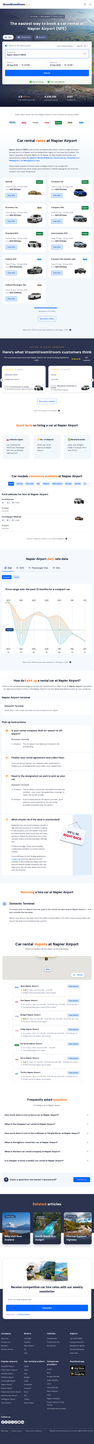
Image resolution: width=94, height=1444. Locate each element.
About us (4, 1338)
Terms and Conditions (33, 1431)
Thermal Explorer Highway (75, 1213)
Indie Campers (52, 1380)
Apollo (49, 1369)
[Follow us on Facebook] (2, 1422)
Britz (49, 1373)
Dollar (26, 1381)
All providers (29, 1403)
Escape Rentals (53, 1376)
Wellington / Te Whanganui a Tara (24, 160)
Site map (4, 1431)
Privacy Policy (24, 1314)
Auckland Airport (7, 1366)
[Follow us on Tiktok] (16, 1422)
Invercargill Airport (8, 1381)
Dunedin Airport (7, 1373)
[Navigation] (90, 4)
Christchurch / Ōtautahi (64, 158)
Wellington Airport (8, 1399)
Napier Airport (6, 1384)
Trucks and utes (53, 1342)
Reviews (4, 1346)
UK (25, 1349)
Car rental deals (76, 1338)
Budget (27, 1377)
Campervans (25, 37)
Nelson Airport (6, 1388)
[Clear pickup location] (84, 53)
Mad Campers (52, 1391)
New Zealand (29, 1346)
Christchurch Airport (9, 1370)
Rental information (77, 1349)
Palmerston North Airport (11, 1392)
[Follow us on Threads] (9, 1422)
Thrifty (26, 1399)
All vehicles (51, 1346)
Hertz (26, 1392)
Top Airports (6, 1403)
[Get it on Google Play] (77, 1373)
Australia (27, 1338)
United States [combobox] (65, 46)
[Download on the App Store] (77, 1368)
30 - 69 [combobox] (81, 46)
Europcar (27, 1388)
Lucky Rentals (52, 1387)
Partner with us (7, 1349)
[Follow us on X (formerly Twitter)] (12, 1422)
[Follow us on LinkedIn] (22, 1422)
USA (25, 1353)
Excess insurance (77, 1342)
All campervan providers (56, 1408)
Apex (26, 1370)
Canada (27, 1342)
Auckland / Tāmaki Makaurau (40, 158)
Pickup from (11, 52)
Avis (25, 1373)
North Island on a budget (43, 1213)
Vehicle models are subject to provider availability (45, 539)
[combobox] (43, 54)
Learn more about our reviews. (45, 411)
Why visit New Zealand (11, 1213)
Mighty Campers (53, 1398)
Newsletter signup (77, 1346)
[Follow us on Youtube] (19, 1422)
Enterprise (28, 1384)
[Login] (85, 4)
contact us (15, 859)
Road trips (74, 1353)
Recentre (80, 975)
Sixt (25, 1395)
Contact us (5, 1342)
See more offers (47, 319)
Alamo (26, 1366)
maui (49, 1395)
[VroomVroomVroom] (16, 4)
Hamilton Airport (7, 1377)
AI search (42, 37)
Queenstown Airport (9, 1395)
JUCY (49, 1384)
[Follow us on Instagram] (6, 1422)
